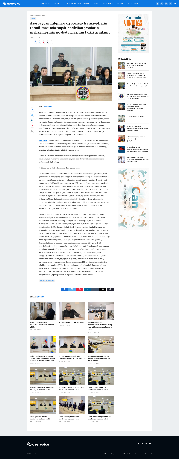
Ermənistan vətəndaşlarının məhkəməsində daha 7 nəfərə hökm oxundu (99, 358)
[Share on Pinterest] (43, 42)
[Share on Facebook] (35, 42)
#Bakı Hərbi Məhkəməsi (47, 280)
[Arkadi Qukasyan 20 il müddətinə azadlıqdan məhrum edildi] (72, 376)
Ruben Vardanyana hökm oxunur (71, 322)
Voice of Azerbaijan (35, 15)
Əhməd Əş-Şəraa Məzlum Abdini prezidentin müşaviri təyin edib (137, 85)
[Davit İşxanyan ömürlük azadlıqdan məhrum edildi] (43, 405)
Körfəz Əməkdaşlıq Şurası (76, 3)
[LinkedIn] (32, 120)
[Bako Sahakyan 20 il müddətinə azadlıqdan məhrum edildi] (43, 376)
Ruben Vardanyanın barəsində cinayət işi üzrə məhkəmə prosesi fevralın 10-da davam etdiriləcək (42, 358)
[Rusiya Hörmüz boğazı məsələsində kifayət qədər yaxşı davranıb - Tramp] (121, 128)
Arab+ (95, 3)
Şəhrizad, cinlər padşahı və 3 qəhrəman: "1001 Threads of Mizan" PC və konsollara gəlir (136, 76)
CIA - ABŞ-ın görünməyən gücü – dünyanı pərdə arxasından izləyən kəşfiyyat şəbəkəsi (138, 96)
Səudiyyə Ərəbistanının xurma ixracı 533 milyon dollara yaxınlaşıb (136, 65)
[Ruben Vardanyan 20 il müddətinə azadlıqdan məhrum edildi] (43, 311)
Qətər (57, 3)
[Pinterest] (32, 125)
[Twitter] (32, 115)
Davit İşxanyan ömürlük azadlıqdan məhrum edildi (40, 417)
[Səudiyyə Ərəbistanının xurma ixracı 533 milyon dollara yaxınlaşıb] (121, 65)
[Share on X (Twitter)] (39, 42)
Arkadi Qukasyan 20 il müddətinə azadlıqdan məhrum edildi (72, 388)
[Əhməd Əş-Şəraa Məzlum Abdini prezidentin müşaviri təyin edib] (121, 85)
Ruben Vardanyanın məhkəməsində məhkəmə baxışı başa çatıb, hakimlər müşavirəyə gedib (100, 325)
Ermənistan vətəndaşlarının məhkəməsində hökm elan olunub (72, 357)
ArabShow (106, 3)
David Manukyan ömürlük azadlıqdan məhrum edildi (69, 417)
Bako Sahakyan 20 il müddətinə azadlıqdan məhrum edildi (42, 388)
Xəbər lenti (132, 3)
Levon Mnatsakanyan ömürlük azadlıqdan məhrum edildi (99, 417)
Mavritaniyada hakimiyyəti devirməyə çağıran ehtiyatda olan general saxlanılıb (138, 159)
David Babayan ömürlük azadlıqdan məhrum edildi (98, 388)
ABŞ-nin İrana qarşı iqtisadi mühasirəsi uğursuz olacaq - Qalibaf (136, 139)
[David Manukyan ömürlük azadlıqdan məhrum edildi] (72, 405)
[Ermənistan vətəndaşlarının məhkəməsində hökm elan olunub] (72, 344)
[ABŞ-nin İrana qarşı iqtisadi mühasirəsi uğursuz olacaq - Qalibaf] (121, 138)
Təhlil (120, 3)
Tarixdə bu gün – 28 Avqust (135, 116)
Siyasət (43, 15)
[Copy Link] (47, 42)
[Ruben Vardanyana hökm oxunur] (72, 311)
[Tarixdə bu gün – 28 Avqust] (121, 118)
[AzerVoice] (11, 4)
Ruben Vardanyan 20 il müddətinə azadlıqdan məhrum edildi (42, 324)
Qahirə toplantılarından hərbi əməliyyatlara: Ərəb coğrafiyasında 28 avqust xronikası (136, 107)
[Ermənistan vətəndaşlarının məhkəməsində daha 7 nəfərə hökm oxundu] (101, 344)
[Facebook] (32, 109)
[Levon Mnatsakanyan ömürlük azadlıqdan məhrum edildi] (101, 405)
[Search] (175, 3)
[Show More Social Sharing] (51, 42)
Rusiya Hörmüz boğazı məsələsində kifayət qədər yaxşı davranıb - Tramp (137, 128)
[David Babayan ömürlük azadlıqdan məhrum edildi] (101, 376)
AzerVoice (48, 106)
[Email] (32, 131)
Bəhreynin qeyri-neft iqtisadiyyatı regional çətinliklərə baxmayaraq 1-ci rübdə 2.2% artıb (138, 149)
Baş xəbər (46, 3)
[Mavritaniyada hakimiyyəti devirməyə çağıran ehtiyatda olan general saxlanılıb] (121, 159)
